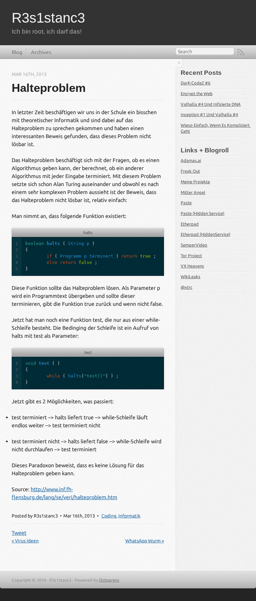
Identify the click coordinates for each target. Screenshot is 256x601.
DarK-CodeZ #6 (195, 83)
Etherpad (190, 224)
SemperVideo (194, 245)
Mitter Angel (193, 192)
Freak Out (190, 171)
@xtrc (186, 287)
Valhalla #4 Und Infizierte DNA (211, 104)
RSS (240, 52)
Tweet (19, 533)
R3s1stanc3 (48, 18)
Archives (41, 52)
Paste (186, 202)
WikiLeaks (190, 276)
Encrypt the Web (197, 93)
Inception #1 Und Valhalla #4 (209, 114)
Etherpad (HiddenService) (205, 234)
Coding (108, 515)
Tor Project (191, 255)
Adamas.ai (191, 160)
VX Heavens (192, 266)
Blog (17, 52)
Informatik (129, 515)
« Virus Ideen (25, 540)
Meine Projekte (195, 181)
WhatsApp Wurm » (144, 540)
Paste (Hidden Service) (202, 213)
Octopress (109, 580)
